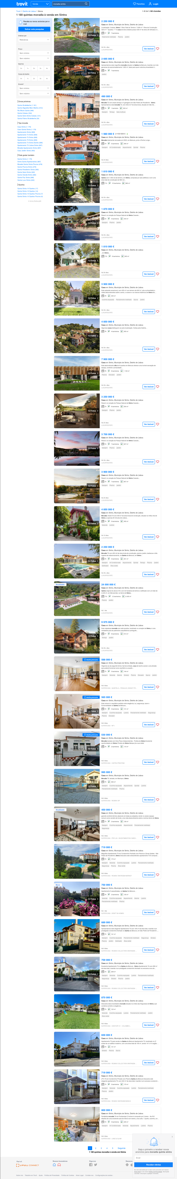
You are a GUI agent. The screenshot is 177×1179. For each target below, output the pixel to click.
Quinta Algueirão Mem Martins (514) (30, 108)
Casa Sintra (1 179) (24, 127)
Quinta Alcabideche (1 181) (26, 105)
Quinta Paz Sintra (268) (25, 177)
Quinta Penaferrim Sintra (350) (28, 169)
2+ (34, 68)
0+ (21, 68)
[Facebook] (90, 1165)
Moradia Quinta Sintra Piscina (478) (29, 164)
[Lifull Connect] (27, 1166)
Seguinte (121, 1148)
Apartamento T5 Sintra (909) (27, 140)
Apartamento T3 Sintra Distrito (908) (30, 142)
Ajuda (41, 1175)
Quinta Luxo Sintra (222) (25, 180)
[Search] (86, 4)
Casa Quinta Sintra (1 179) (26, 129)
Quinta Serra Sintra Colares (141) (29, 116)
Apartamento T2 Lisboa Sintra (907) (29, 145)
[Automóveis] (59, 1165)
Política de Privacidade (155, 1171)
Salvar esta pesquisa (34, 29)
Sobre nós (19, 1175)
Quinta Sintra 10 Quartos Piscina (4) (30, 196)
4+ (47, 68)
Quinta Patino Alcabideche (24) (28, 118)
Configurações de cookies (103, 1175)
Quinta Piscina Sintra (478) (26, 167)
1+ (28, 68)
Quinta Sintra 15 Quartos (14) (27, 191)
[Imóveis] (54, 1165)
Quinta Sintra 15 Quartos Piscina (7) (30, 194)
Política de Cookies (67, 1175)
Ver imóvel (149, 48)
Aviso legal (137, 1171)
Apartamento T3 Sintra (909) (27, 135)
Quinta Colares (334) (24, 113)
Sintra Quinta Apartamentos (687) (29, 161)
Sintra (40, 11)
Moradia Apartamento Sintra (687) (29, 148)
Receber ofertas (153, 1164)
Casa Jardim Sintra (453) (26, 150)
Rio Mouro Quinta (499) (25, 110)
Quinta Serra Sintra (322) (26, 172)
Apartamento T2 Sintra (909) (27, 137)
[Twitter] (95, 1165)
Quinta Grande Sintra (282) (26, 175)
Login (155, 4)
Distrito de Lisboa (29, 11)
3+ (41, 68)
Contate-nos (89, 1175)
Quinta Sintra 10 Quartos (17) (27, 188)
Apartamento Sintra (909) (26, 132)
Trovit (18, 11)
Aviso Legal (80, 1175)
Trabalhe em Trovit (31, 1175)
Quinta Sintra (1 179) (24, 159)
